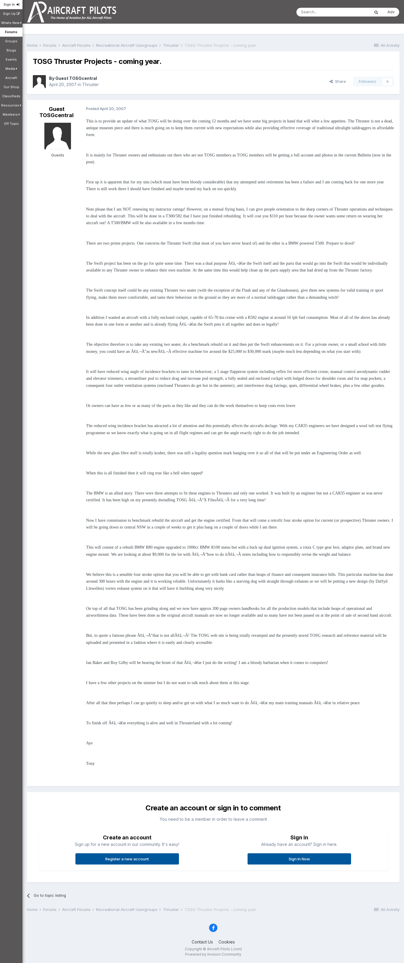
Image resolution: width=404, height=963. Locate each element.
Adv (391, 11)
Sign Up (10, 14)
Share (339, 81)
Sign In (10, 4)
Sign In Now (299, 859)
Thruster (90, 84)
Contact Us (202, 941)
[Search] (376, 12)
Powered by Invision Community (213, 954)
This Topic (352, 12)
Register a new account (127, 859)
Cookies (227, 941)
